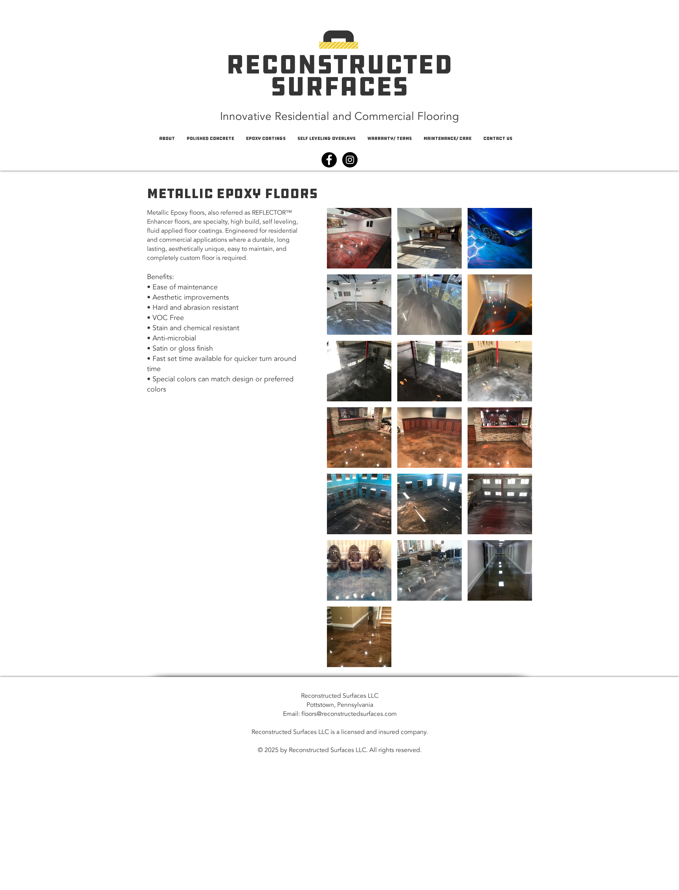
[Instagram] (350, 159)
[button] (359, 238)
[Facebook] (329, 159)
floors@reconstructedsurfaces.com (349, 714)
